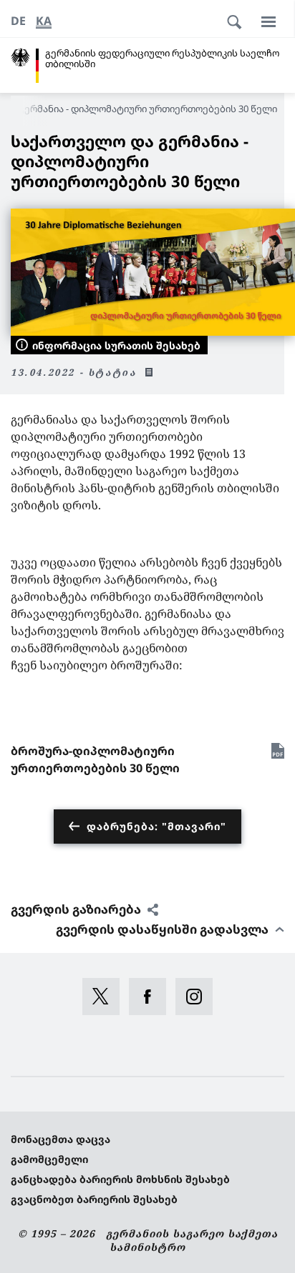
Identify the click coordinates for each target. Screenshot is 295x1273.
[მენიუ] (268, 21)
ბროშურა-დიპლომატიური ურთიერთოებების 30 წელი (95, 759)
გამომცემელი (49, 1159)
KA (44, 21)
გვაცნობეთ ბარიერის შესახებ (94, 1199)
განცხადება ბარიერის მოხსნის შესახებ (120, 1179)
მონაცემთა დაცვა (60, 1139)
